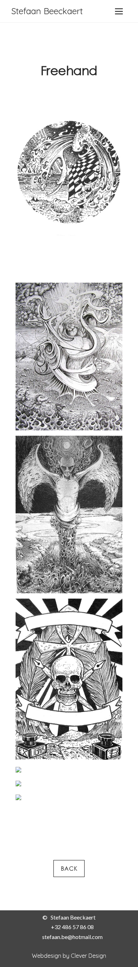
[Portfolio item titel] (69, 356)
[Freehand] (69, 172)
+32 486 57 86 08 (72, 926)
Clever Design (88, 955)
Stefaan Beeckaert (47, 11)
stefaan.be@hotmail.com (72, 936)
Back (69, 868)
